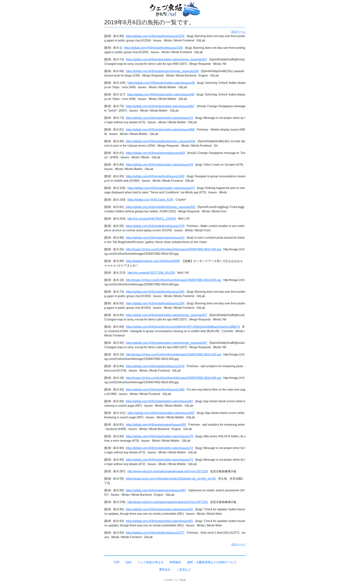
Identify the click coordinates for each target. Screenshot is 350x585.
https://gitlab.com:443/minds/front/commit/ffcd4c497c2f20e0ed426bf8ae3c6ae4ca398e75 (183, 326)
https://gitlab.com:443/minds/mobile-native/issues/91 (159, 509)
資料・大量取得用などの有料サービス (212, 562)
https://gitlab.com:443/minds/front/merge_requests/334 (160, 141)
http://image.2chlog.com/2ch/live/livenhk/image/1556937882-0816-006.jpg (173, 377)
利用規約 (175, 562)
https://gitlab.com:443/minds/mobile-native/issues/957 (160, 106)
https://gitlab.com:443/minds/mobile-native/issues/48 (161, 82)
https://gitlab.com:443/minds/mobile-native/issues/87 (159, 401)
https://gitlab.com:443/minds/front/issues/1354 (155, 36)
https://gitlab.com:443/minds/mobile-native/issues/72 (159, 117)
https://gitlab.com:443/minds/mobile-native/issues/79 (159, 436)
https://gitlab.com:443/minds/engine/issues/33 (155, 237)
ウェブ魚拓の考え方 (150, 562)
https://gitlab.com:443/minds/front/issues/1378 (155, 366)
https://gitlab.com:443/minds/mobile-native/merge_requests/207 (166, 59)
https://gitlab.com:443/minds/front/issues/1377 (155, 532)
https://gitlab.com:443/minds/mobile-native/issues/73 (161, 188)
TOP (117, 562)
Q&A (128, 562)
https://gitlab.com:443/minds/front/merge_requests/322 (160, 207)
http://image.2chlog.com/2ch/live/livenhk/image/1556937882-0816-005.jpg (173, 354)
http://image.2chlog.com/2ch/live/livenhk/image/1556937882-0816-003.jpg (173, 249)
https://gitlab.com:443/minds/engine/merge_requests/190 (162, 71)
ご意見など (183, 569)
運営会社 (165, 569)
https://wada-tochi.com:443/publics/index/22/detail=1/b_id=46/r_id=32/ (171, 478)
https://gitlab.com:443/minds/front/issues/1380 (155, 389)
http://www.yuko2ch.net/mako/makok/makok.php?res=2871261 (167, 502)
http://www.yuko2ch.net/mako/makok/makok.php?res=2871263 (167, 471)
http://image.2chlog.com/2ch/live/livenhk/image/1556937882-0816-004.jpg (173, 280)
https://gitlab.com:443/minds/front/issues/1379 (155, 226)
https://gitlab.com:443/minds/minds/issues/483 (155, 152)
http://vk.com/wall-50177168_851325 (151, 272)
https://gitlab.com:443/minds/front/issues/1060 (155, 176)
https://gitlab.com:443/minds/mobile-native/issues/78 (159, 164)
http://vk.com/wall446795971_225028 (151, 218)
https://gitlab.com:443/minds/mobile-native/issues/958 (160, 129)
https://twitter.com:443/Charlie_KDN (150, 199)
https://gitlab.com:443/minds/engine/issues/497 (156, 490)
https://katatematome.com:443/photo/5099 (153, 261)
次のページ (238, 31)
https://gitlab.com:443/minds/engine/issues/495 (156, 424)
